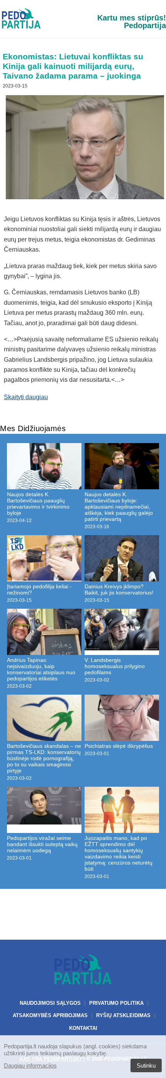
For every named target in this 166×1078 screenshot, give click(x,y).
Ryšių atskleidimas (123, 1015)
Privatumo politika (116, 1003)
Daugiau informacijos (30, 1065)
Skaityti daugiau (26, 397)
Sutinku (146, 1065)
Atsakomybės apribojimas (50, 1015)
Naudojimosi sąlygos (50, 1003)
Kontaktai (83, 1028)
